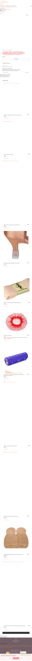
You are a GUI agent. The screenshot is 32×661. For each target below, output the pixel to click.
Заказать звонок (3, 12)
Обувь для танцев (3, 646)
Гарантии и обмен (4, 2)
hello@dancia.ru (8, 9)
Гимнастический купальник (5, 645)
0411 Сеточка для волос (8, 335)
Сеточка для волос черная (8, 154)
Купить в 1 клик (5, 62)
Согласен (16, 658)
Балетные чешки (9, 646)
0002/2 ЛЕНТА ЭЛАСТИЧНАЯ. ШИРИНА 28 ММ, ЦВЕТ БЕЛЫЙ (14, 625)
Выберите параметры (7, 337)
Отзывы (2, 3)
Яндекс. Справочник (13, 652)
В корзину (5, 156)
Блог (2, 4)
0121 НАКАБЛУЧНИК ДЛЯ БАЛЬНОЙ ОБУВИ (11, 263)
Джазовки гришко (13, 645)
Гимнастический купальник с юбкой (23, 645)
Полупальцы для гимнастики (18, 646)
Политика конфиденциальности (16, 650)
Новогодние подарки (8, 647)
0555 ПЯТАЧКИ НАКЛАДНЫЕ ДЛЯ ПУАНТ (11, 516)
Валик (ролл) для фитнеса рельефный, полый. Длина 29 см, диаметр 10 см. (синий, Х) (14, 375)
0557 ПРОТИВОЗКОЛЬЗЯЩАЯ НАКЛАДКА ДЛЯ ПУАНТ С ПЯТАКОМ (14, 555)
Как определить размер (4, 1)
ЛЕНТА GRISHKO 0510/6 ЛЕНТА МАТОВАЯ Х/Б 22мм (12, 302)
